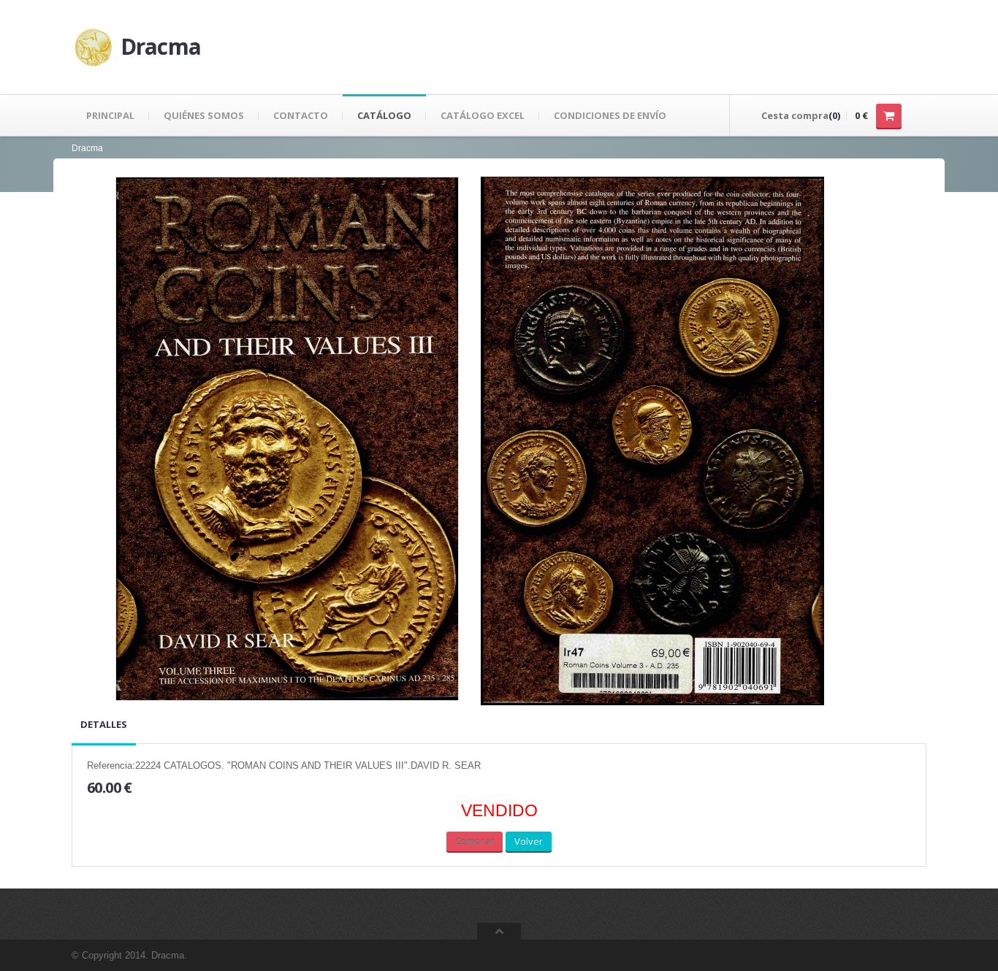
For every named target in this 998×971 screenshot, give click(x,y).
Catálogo (384, 115)
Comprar (474, 841)
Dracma (87, 148)
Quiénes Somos (204, 115)
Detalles (103, 724)
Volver (528, 841)
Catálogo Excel (483, 115)
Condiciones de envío (610, 115)
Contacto (300, 115)
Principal (110, 115)
